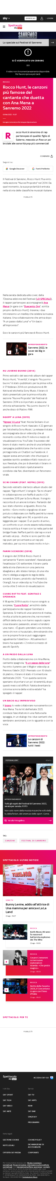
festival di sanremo (34, 841)
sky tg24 (7, 1100)
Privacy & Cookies (19, 1165)
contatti (46, 1167)
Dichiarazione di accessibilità (36, 1145)
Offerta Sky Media (12, 1152)
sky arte (7, 1111)
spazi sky (32, 1117)
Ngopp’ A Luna (12, 422)
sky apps (32, 1100)
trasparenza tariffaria (25, 1167)
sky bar (31, 1111)
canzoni (10, 841)
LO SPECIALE (44, 298)
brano (8, 705)
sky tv (31, 1095)
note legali (8, 1145)
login (50, 18)
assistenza (38, 1167)
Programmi (33, 1122)
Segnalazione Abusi (29, 1177)
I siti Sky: (6, 1089)
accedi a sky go (41, 1078)
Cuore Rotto (21, 605)
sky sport (8, 1095)
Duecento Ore (32, 306)
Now (30, 1106)
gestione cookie (11, 1140)
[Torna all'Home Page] (15, 26)
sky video (7, 1106)
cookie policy (35, 1140)
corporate (33, 1152)
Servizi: (31, 1089)
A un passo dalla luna (37, 662)
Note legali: (7, 1134)
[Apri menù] (4, 26)
